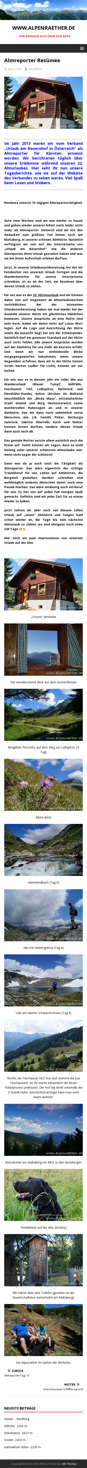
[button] (81, 48)
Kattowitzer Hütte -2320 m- (23, 1447)
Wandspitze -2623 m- (18, 1433)
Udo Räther (35, 69)
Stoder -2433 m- (15, 1440)
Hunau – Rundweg (16, 1419)
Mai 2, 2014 (15, 69)
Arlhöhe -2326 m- (16, 1426)
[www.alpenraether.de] (43, 18)
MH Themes (69, 1464)
